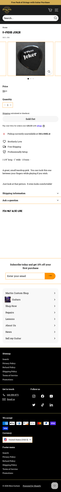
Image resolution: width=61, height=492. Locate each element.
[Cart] (50, 10)
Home (5, 27)
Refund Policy (9, 367)
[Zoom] (49, 71)
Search (6, 359)
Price (5, 86)
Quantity (7, 99)
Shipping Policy (10, 371)
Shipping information (14, 193)
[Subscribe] (50, 276)
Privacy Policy (9, 363)
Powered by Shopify (32, 486)
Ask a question (10, 200)
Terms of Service (10, 375)
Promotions (8, 379)
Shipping (6, 113)
